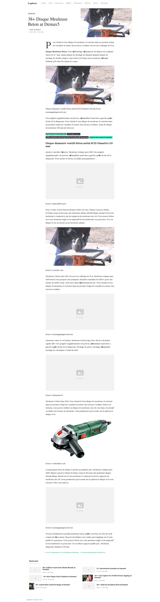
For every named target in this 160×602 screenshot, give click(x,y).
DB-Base (68, 3)
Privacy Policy (59, 3)
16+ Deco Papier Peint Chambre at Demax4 (59, 576)
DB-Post (95, 3)
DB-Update (104, 3)
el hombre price (74, 134)
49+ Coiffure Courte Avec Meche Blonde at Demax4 (59, 568)
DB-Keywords (78, 3)
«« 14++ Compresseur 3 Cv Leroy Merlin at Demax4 (62, 552)
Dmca (50, 3)
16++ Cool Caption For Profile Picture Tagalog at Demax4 (113, 576)
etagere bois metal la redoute (101, 137)
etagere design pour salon (56, 134)
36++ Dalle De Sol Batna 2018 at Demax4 (112, 585)
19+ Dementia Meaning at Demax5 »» (93, 552)
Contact (43, 3)
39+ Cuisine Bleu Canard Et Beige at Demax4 (53, 585)
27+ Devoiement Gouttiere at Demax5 (111, 568)
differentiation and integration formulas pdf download (67, 137)
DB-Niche (87, 3)
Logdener (29, 599)
